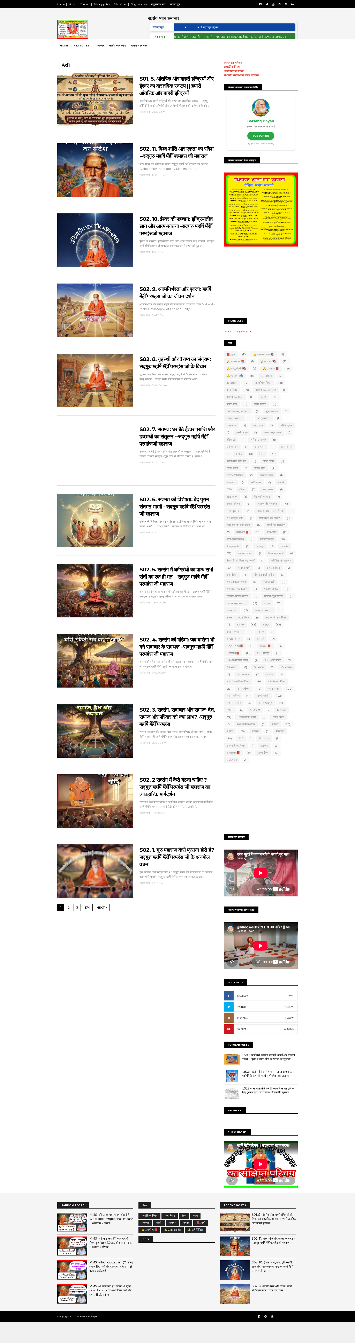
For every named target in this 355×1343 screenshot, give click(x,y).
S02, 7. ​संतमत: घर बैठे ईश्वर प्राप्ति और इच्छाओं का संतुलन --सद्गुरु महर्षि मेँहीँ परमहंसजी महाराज (177, 436)
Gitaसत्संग (286, 667)
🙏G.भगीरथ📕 (271, 368)
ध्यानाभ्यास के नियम (233, 71)
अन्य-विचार (232, 389)
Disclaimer (120, 4)
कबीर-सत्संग (260, 404)
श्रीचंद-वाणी (244, 567)
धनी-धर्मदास (232, 446)
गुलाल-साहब (272, 411)
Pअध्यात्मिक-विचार (247, 717)
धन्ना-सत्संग (287, 446)
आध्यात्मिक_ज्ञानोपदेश (266, 389)
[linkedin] (292, 4)
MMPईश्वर (244, 688)
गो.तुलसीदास (264, 418)
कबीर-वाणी (232, 404)
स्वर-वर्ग (260, 638)
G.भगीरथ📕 (233, 653)
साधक (261, 631)
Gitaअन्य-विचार (273, 660)
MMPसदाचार (234, 702)
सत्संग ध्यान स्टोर (117, 45)
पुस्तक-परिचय (233, 503)
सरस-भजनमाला (234, 631)
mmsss (281, 710)
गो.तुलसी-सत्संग (234, 418)
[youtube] (273, 4)
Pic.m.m (264, 738)
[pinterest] (286, 4)
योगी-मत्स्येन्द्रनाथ (235, 539)
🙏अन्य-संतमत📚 (235, 361)
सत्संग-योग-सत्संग (263, 610)
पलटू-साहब (232, 496)
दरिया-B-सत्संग (258, 439)
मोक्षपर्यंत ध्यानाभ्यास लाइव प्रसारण (241, 75)
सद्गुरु (266, 624)
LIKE (291, 996)
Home (61, 4)
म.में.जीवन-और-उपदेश (269, 518)
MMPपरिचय (233, 695)
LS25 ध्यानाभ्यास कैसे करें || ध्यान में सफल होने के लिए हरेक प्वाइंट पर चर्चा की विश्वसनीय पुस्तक (268, 1090)
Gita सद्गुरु (263, 653)
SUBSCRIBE (260, 135)
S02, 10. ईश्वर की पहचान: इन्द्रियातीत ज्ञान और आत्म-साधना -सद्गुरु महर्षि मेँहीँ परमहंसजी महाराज (176, 226)
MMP (269, 674)
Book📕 (265, 645)
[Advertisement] (261, 282)
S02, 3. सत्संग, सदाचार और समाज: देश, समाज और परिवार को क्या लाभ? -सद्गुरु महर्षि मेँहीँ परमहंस (177, 716)
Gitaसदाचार (243, 674)
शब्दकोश (284, 546)
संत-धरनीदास (273, 567)
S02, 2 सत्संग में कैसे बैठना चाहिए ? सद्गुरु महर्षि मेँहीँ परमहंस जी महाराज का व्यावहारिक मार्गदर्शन (174, 787)
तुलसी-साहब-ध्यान (272, 432)
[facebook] (260, 4)
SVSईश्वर (263, 752)
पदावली (281, 482)
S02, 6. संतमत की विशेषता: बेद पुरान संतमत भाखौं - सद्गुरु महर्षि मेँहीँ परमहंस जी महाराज (174, 506)
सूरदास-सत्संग (234, 638)
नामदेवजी (231, 482)
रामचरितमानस (267, 539)
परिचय (242, 489)
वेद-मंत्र (260, 546)
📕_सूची (231, 354)
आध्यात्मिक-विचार (235, 396)
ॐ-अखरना (232, 382)
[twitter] (267, 4)
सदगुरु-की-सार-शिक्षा (275, 617)
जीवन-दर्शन (286, 425)
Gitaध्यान (259, 667)
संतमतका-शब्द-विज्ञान (237, 588)
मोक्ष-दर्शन (271, 532)
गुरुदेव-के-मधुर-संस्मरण (238, 411)
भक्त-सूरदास (233, 510)
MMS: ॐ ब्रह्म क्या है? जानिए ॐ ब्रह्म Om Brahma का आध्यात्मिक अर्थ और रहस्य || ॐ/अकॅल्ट (110, 1290)
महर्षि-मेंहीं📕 (242, 532)
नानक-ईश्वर (268, 461)
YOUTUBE (241, 1029)
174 (87, 907)
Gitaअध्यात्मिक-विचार (237, 660)
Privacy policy (101, 4)
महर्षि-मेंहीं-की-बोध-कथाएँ (238, 525)
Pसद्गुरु (280, 731)
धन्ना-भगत (260, 446)
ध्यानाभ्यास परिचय (233, 63)
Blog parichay (138, 4)
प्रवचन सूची (174, 4)
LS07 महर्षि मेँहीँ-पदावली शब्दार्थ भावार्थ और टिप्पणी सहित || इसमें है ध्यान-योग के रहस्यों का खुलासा (268, 1057)
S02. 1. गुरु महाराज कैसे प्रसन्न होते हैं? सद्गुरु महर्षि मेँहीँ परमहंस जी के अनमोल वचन (176, 857)
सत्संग (267, 603)
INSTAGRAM (243, 1018)
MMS (230, 710)
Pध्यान (230, 731)
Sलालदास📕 (233, 752)
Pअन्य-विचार (278, 717)
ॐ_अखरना (266, 375)
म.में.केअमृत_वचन (235, 518)
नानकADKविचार (235, 475)
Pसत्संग (255, 731)
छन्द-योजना (258, 425)
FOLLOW (289, 1007)
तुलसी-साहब (242, 432)
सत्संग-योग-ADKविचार (238, 617)
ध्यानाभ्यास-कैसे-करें (236, 461)
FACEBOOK (242, 996)
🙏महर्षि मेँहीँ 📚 (268, 361)
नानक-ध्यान (232, 468)
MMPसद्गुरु (265, 702)
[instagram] (280, 4)
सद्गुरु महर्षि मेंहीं (158, 4)
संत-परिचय (232, 574)
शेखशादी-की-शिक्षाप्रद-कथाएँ (241, 560)
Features (81, 45)
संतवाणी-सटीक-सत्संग (237, 596)
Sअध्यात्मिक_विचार (236, 745)
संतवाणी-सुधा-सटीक (236, 603)
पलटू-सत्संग (267, 489)
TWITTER (241, 1007)
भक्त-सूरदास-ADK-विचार (270, 510)
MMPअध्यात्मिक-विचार (238, 681)
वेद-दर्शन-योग (233, 546)
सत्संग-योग (232, 610)
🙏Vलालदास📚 (235, 375)
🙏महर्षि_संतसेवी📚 (236, 368)
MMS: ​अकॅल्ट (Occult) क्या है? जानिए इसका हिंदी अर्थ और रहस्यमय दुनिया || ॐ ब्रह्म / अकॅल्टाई (111, 1267)
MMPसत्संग (262, 695)
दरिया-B (231, 439)
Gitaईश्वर (232, 667)
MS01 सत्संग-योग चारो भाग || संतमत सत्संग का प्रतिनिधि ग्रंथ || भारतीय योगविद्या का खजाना (267, 1074)
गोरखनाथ (231, 425)
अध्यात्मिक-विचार (263, 382)
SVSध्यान (232, 759)
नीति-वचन (256, 482)
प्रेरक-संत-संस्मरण (267, 503)
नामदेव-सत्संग (266, 475)
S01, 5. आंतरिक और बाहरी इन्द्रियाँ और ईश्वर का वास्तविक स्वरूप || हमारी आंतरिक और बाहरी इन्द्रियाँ (176, 85)
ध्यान (261, 453)
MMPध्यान (273, 688)
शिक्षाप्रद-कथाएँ (276, 553)
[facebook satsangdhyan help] (259, 1316)
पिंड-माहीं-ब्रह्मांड (262, 496)
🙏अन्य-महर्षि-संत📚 (263, 354)
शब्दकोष (100, 45)
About (72, 4)
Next (101, 907)
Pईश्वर (275, 724)
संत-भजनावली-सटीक (264, 574)
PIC (241, 738)
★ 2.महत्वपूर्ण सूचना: (174, 27)
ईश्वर (263, 396)
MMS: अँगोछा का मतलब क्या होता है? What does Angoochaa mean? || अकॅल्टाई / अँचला (111, 1219)
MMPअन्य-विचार (277, 681)
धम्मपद (239, 453)
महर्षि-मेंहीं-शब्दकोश (276, 525)
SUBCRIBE (289, 1029)
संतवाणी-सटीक (271, 588)
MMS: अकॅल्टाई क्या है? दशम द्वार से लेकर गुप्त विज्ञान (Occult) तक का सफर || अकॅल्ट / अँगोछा (110, 1243)
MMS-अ (255, 710)
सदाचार (240, 624)
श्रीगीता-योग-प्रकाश (281, 560)
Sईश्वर (264, 745)
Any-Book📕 (235, 645)
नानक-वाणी (259, 468)
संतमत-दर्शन (269, 582)
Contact (85, 4)
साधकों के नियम (232, 67)
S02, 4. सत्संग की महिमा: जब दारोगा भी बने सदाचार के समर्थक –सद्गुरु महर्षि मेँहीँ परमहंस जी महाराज (176, 646)
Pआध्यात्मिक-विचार (245, 724)
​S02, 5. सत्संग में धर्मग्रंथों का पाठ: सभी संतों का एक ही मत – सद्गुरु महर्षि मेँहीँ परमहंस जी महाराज (176, 576)
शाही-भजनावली (245, 553)
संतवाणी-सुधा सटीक (273, 596)
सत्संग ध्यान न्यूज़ (139, 45)
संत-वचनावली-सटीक (237, 582)
